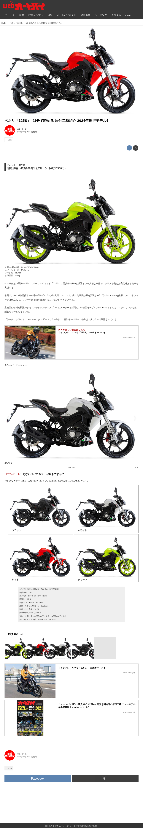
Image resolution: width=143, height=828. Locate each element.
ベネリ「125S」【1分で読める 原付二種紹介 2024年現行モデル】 (57, 121)
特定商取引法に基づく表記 (87, 826)
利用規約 (48, 826)
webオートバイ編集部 (27, 132)
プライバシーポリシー (64, 826)
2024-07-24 (22, 129)
